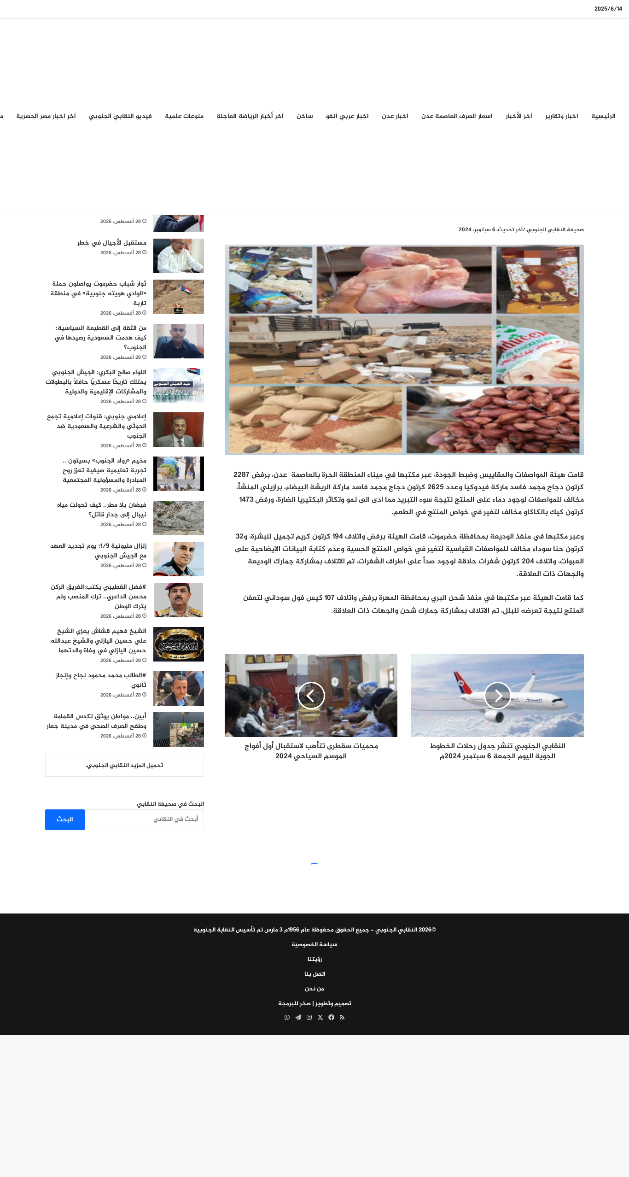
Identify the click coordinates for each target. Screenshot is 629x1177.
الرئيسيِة (603, 116)
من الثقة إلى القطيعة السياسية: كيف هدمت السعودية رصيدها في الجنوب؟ (100, 338)
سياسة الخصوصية (314, 945)
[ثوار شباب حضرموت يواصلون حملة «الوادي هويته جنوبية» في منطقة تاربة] (178, 297)
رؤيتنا (315, 959)
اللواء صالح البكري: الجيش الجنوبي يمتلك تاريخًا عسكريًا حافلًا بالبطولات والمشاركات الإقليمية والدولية (96, 382)
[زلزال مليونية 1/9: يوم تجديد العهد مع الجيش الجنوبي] (178, 559)
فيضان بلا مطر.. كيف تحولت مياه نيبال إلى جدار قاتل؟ (101, 510)
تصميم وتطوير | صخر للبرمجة (314, 1004)
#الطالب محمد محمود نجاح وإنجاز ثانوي (101, 680)
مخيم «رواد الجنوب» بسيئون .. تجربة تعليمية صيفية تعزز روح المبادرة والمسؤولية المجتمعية (104, 471)
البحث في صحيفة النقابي (170, 804)
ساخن (305, 116)
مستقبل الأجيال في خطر (111, 243)
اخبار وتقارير (561, 116)
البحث (65, 819)
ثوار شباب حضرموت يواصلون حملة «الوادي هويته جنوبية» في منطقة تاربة (98, 294)
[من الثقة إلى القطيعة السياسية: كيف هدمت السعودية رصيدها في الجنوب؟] (178, 341)
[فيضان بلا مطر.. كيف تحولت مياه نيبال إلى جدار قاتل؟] (178, 518)
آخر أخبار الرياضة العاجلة (250, 116)
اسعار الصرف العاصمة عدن (457, 116)
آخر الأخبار (519, 116)
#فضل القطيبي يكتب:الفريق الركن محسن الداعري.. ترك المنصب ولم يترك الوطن (98, 597)
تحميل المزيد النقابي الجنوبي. (124, 766)
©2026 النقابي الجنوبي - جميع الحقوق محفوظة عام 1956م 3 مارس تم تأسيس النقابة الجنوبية (314, 930)
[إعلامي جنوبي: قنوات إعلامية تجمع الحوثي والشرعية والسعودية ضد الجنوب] (178, 429)
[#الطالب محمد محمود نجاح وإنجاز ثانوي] (178, 688)
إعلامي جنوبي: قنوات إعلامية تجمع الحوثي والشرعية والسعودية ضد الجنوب (96, 426)
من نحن (314, 989)
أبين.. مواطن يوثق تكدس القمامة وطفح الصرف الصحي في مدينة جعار (96, 721)
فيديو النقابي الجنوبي (120, 116)
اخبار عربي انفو (347, 116)
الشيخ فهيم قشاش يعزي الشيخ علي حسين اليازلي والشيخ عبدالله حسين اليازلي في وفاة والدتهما (98, 641)
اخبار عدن (395, 116)
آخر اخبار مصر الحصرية (46, 116)
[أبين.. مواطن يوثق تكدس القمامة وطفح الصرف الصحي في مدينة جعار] (178, 729)
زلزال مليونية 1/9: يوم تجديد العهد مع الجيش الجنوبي (98, 551)
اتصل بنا (314, 974)
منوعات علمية (184, 116)
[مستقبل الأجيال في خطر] (178, 256)
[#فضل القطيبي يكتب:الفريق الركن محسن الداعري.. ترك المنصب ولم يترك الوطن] (178, 600)
